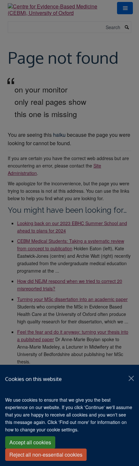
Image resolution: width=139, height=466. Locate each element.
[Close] (131, 378)
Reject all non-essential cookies (45, 454)
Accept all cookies (30, 442)
